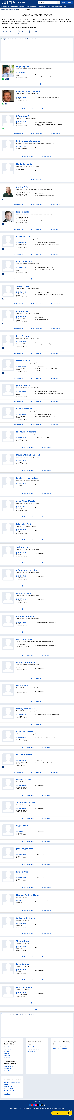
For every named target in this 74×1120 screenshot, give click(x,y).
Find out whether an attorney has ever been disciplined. (61, 1047)
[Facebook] (34, 1105)
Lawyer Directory (9, 9)
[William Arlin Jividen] (8, 922)
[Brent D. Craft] (8, 216)
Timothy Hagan (23, 941)
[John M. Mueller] (8, 390)
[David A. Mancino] (8, 413)
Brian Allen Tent (23, 524)
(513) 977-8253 (21, 622)
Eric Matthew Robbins (26, 432)
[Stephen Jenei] (8, 71)
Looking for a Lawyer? (59, 1113)
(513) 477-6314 (21, 147)
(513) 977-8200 (21, 530)
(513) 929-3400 (21, 292)
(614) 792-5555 (21, 878)
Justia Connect (14, 1108)
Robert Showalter (24, 987)
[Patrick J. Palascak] (8, 266)
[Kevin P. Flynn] (8, 340)
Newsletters (50, 6)
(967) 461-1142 (21, 831)
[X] (42, 1105)
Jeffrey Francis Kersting (26, 570)
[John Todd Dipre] (8, 598)
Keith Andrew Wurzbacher (28, 141)
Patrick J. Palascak (24, 261)
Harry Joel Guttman (25, 616)
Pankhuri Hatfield (24, 639)
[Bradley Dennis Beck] (8, 713)
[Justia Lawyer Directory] (8, 2)
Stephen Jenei (22, 66)
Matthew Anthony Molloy (27, 895)
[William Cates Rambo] (8, 667)
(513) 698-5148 (21, 438)
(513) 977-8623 (21, 97)
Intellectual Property (34, 1049)
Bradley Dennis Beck (25, 708)
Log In (63, 2)
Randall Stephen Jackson (27, 478)
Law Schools (34, 6)
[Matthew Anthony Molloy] (8, 899)
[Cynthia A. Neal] (8, 191)
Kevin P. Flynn (22, 336)
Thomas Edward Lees (25, 802)
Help (33, 1108)
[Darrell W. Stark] (8, 241)
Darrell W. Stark (23, 236)
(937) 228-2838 (21, 760)
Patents (16, 9)
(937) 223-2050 (21, 854)
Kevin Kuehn (22, 685)
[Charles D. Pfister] (8, 759)
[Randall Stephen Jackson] (8, 482)
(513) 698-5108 (21, 122)
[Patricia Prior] (8, 876)
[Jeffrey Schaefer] (8, 120)
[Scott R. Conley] (8, 365)
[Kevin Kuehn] (8, 690)
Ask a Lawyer (14, 6)
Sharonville (7, 1058)
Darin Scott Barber (24, 731)
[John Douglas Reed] (8, 853)
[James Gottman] (8, 968)
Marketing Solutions (60, 6)
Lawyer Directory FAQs (10, 1086)
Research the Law (24, 6)
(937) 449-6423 (21, 901)
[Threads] (38, 1105)
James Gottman (23, 964)
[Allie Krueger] (8, 315)
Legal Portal (22, 1108)
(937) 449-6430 (21, 947)
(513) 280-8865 (21, 72)
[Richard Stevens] (8, 784)
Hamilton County (8, 1066)
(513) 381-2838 (21, 242)
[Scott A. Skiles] (8, 291)
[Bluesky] (40, 1105)
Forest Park (7, 1055)
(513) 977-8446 (21, 599)
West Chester (7, 1049)
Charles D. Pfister (24, 754)
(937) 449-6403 (21, 970)
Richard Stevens (23, 779)
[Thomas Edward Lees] (8, 807)
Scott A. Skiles (22, 286)
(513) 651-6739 (21, 576)
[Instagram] (36, 1105)
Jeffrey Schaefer (23, 116)
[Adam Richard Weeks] (8, 505)
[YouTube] (32, 1105)
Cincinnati (6, 1047)
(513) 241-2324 (21, 461)
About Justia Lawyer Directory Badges (12, 1083)
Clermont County (8, 1071)
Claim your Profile (8, 1088)
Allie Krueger (22, 311)
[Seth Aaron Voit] (8, 551)
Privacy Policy (49, 1108)
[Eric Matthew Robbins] (8, 436)
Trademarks (31, 1051)
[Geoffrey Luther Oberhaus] (8, 96)
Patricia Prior (22, 872)
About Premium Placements (11, 1091)
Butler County (7, 1068)
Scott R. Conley (23, 360)
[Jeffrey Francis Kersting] (8, 574)
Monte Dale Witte (24, 164)
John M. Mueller (23, 385)
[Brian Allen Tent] (8, 528)
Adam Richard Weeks (25, 501)
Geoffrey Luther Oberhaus (28, 91)
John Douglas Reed (24, 848)
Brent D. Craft (22, 212)
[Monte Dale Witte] (8, 168)
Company (28, 1108)
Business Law (32, 1047)
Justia (2, 9)
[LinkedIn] (30, 1105)
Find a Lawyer (5, 6)
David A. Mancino (24, 408)
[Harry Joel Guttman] (8, 621)
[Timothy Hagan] (8, 945)
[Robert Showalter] (8, 991)
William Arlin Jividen (25, 918)
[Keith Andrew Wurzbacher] (8, 145)
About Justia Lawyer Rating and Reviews (11, 1093)
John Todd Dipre (23, 593)
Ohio (20, 9)
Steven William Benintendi (28, 455)
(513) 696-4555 (21, 737)
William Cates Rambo (25, 662)
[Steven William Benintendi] (8, 459)
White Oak (6, 1053)
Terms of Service (40, 1108)
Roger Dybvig (22, 825)
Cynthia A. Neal (23, 187)
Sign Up (69, 2)
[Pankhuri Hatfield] (8, 644)
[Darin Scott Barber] (8, 736)
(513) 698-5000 (21, 553)
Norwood (6, 1051)
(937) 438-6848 (21, 785)
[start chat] (69, 1113)
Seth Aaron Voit (23, 547)
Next (37, 1009)
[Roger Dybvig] (8, 830)
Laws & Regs (42, 6)
